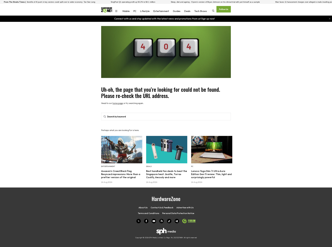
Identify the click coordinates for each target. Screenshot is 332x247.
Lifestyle (145, 11)
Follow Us (223, 9)
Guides (176, 11)
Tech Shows (200, 11)
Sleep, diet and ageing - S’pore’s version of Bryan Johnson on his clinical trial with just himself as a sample (205, 2)
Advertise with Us (184, 207)
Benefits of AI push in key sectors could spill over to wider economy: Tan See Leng (50, 2)
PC (134, 11)
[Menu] (116, 11)
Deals (187, 11)
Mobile (126, 11)
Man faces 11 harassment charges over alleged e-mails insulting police (295, 2)
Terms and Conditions (148, 213)
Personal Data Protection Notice (178, 213)
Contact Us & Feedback (162, 207)
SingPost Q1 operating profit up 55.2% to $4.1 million (123, 2)
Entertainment (161, 11)
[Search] (213, 10)
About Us (143, 207)
